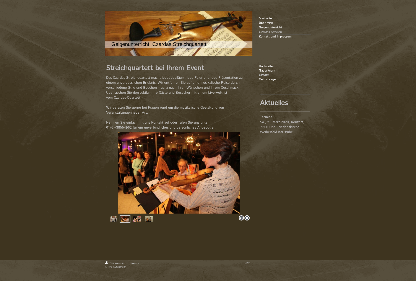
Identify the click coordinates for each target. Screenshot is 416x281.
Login (247, 263)
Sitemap (134, 263)
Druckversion (116, 263)
